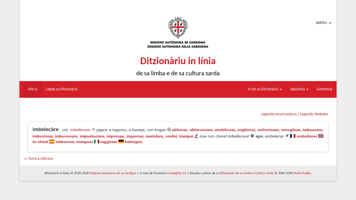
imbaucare (312, 130)
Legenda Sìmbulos (314, 114)
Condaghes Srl (176, 173)
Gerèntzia (324, 89)
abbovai (179, 130)
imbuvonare (66, 136)
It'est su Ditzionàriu (263, 89)
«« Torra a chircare (38, 159)
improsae (115, 136)
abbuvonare (201, 130)
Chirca (33, 89)
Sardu (321, 23)
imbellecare (80, 130)
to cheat (40, 141)
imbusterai (43, 136)
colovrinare (268, 130)
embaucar (65, 141)
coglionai (246, 130)
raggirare (108, 141)
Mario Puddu (302, 173)
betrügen (133, 141)
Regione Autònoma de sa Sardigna (113, 173)
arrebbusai (225, 130)
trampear (84, 141)
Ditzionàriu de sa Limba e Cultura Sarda (247, 173)
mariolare (154, 136)
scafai (171, 136)
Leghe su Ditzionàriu (62, 89)
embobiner (307, 136)
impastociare (92, 136)
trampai (186, 136)
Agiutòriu (298, 89)
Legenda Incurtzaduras (279, 114)
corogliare (290, 130)
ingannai (135, 136)
